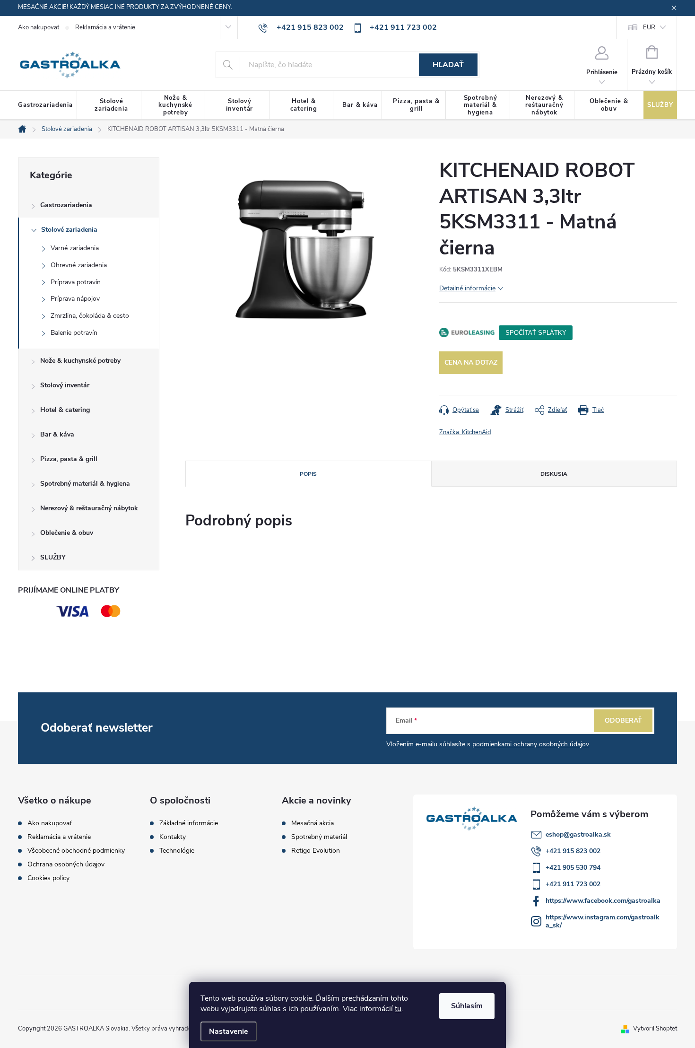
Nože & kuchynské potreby (80, 360)
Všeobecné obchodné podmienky (76, 850)
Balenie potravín (74, 332)
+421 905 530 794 (573, 867)
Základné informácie (188, 823)
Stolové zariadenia (69, 229)
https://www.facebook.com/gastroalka (603, 900)
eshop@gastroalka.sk (578, 834)
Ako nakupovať (38, 27)
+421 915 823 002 (573, 851)
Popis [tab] (308, 474)
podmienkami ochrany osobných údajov (530, 744)
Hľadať (448, 65)
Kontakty (172, 837)
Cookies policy (48, 877)
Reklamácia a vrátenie (105, 27)
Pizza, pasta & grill (68, 458)
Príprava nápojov (75, 298)
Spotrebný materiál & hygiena (85, 483)
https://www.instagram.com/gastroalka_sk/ (603, 921)
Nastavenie (228, 1031)
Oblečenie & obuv (66, 532)
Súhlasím (467, 1006)
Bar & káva (57, 434)
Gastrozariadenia (66, 205)
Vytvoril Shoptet (655, 1028)
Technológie (176, 851)
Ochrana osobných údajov (65, 864)
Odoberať (623, 720)
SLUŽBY (53, 557)
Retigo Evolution (315, 851)
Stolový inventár (64, 385)
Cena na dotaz (470, 362)
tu (398, 1009)
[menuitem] (47, 105)
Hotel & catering (65, 409)
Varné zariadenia (75, 248)
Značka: (465, 432)
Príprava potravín (76, 282)
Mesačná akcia (312, 823)
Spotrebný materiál (319, 837)
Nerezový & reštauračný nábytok (89, 508)
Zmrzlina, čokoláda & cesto (90, 315)
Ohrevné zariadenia (79, 265)
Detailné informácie (467, 288)
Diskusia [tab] (553, 474)
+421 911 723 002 (573, 884)
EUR (649, 27)
